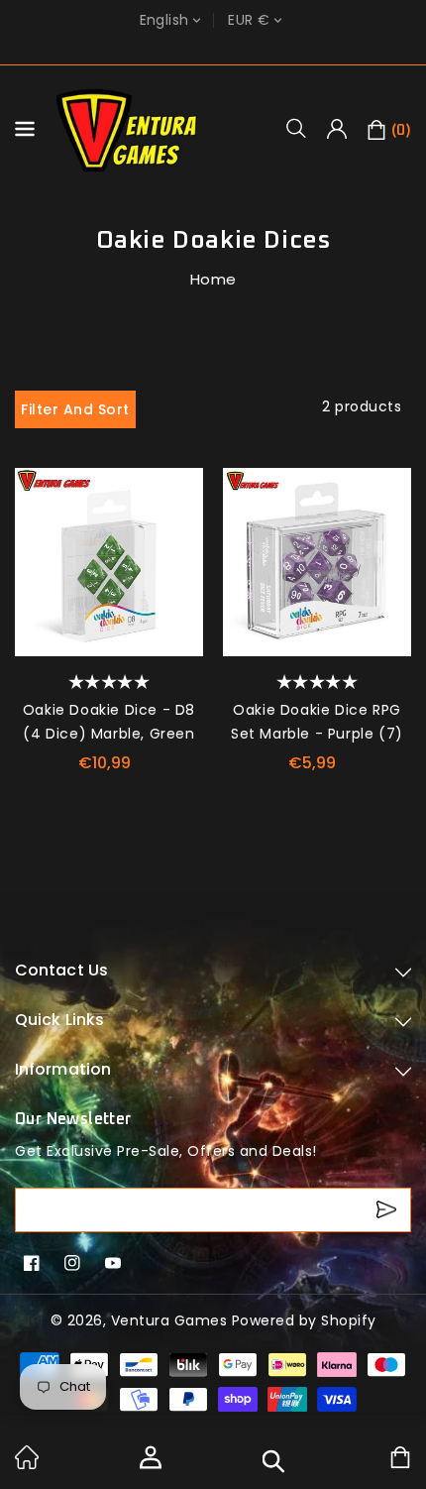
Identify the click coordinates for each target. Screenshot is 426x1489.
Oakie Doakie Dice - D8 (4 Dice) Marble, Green (109, 722)
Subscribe (389, 1210)
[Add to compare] (180, 530)
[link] (27, 1464)
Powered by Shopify (304, 1320)
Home (213, 279)
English (164, 20)
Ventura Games (169, 1320)
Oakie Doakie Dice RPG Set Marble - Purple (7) (317, 722)
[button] (303, 128)
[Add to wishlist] (180, 490)
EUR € (248, 20)
